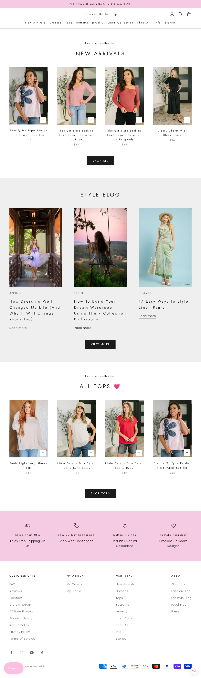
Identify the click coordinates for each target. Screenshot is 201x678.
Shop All (144, 22)
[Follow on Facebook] (11, 653)
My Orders (74, 584)
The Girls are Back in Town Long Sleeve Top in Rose (76, 135)
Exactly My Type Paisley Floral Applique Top (29, 133)
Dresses (55, 22)
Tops (69, 22)
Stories (170, 22)
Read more (18, 328)
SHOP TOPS (100, 493)
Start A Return (20, 604)
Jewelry (98, 22)
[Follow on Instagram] (22, 653)
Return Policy (19, 625)
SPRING (15, 293)
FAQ (12, 584)
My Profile (74, 591)
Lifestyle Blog (181, 598)
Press (175, 611)
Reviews (15, 591)
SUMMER (145, 293)
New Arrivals (35, 22)
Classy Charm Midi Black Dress (172, 133)
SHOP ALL (100, 161)
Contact (15, 598)
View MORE (100, 344)
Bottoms (82, 22)
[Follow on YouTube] (32, 653)
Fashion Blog (181, 591)
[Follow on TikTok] (42, 653)
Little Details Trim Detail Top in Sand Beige (76, 466)
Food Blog (179, 604)
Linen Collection (120, 22)
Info (158, 22)
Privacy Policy (19, 632)
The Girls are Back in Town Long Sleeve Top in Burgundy (124, 135)
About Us (178, 584)
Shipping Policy (20, 618)
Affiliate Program (22, 611)
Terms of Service (22, 639)
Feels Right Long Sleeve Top (29, 466)
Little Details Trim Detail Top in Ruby (124, 466)
